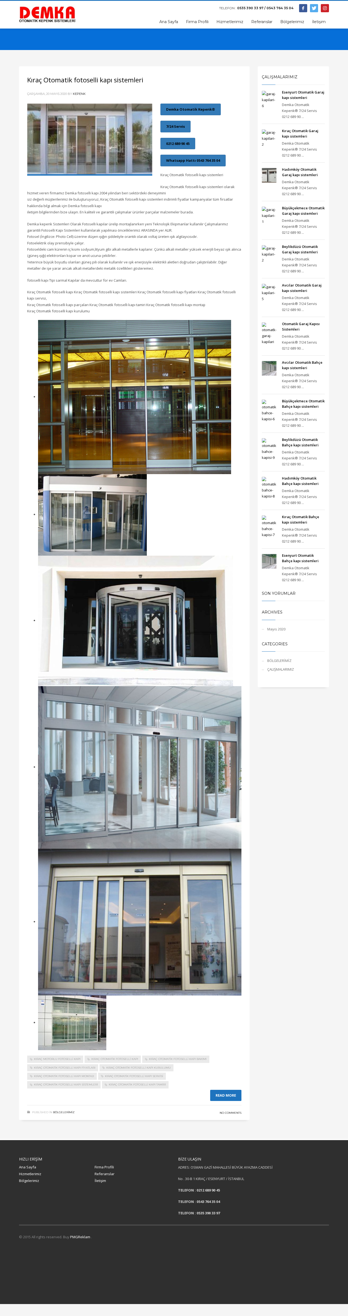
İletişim (100, 1180)
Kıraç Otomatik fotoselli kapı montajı (64, 1076)
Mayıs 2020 (276, 629)
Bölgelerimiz (29, 1180)
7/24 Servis (175, 126)
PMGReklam (80, 1236)
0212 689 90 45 (177, 143)
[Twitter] (314, 8)
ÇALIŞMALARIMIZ (280, 669)
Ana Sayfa (27, 1167)
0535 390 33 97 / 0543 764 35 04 (265, 8)
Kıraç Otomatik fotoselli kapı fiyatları (64, 1067)
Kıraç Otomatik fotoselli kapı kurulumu (138, 1067)
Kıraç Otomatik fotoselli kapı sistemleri (85, 79)
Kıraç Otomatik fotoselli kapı (114, 1059)
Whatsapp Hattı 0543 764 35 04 (193, 160)
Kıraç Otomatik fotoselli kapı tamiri (137, 1084)
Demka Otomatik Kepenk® (190, 109)
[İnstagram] (325, 8)
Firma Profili (104, 1167)
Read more (226, 1095)
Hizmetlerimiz (30, 1173)
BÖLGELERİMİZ (63, 1112)
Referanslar (104, 1173)
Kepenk (79, 94)
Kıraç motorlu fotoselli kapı (57, 1059)
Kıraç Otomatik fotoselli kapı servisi (134, 1076)
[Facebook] (303, 8)
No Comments (230, 1113)
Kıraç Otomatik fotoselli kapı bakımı (178, 1059)
